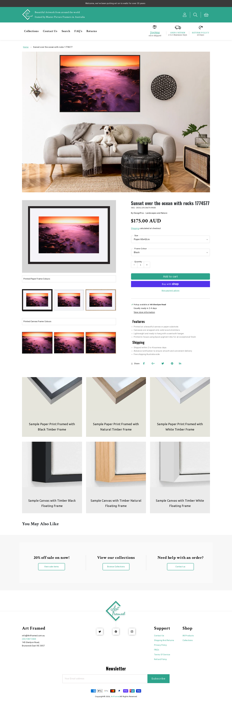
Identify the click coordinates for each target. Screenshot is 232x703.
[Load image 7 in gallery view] (101, 343)
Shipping (135, 228)
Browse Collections (116, 567)
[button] (195, 15)
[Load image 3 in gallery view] (101, 300)
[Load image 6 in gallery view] (69, 343)
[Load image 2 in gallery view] (69, 300)
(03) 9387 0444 (29, 639)
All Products (188, 636)
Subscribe (158, 678)
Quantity (138, 262)
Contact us (180, 567)
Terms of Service (162, 655)
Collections (188, 640)
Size (136, 235)
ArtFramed (115, 696)
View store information (144, 312)
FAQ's (156, 650)
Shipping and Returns (164, 640)
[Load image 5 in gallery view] (37, 343)
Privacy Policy (160, 645)
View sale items (51, 567)
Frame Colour (140, 248)
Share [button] (137, 363)
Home (25, 47)
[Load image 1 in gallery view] (37, 300)
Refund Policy (160, 659)
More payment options (171, 290)
